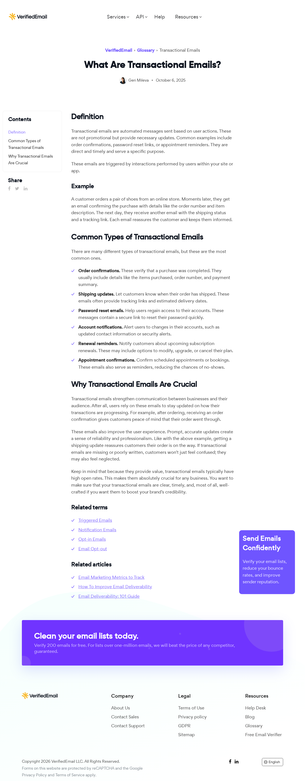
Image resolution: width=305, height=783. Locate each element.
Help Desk (255, 708)
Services (116, 17)
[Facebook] (230, 761)
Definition (16, 132)
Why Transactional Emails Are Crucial (30, 160)
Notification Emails (97, 530)
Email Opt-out (92, 549)
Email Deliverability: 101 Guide (109, 596)
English (274, 762)
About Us (120, 708)
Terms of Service (70, 774)
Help (159, 17)
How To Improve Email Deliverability (115, 587)
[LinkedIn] (236, 761)
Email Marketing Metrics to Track (111, 577)
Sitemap (186, 735)
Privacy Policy (34, 774)
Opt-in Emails (92, 539)
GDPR (184, 726)
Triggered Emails (95, 520)
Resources (186, 17)
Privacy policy (192, 717)
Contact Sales (125, 717)
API (140, 17)
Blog (250, 717)
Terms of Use (191, 708)
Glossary (254, 726)
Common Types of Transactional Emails (26, 144)
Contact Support (128, 726)
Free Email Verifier (263, 735)
